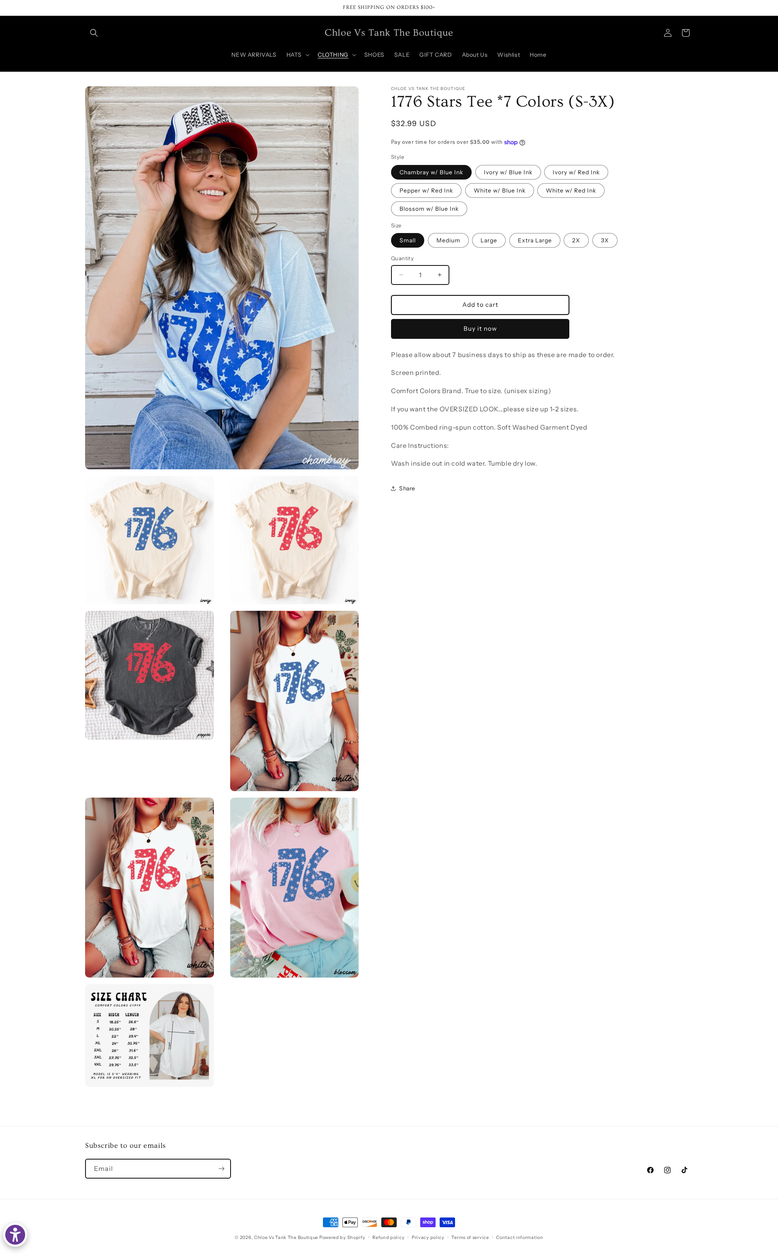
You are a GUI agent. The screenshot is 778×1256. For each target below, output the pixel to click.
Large (489, 240)
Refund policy (388, 1237)
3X (605, 240)
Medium (448, 240)
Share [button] (407, 488)
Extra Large (535, 240)
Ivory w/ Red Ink (576, 171)
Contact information (519, 1237)
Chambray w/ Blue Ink (431, 171)
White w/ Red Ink (571, 190)
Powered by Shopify (342, 1237)
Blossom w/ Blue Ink (429, 208)
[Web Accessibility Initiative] (15, 1235)
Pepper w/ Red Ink (426, 190)
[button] (94, 33)
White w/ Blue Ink (500, 190)
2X (576, 240)
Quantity (402, 258)
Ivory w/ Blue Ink (508, 171)
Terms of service (470, 1237)
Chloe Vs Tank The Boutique (286, 1237)
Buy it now (480, 328)
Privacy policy (428, 1237)
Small (408, 240)
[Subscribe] (221, 1169)
